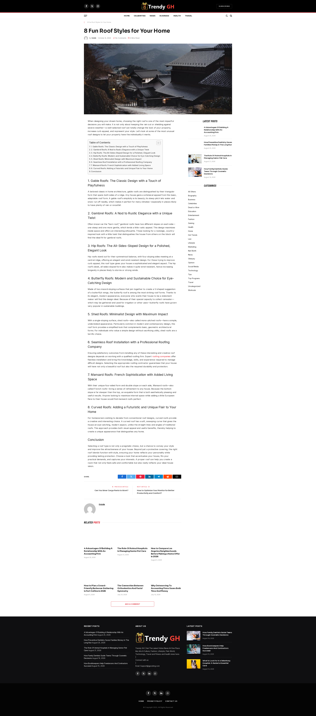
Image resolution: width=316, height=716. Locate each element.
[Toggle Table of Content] (157, 143)
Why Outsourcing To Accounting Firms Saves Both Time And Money (166, 588)
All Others (192, 192)
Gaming (191, 223)
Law (189, 239)
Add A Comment (132, 604)
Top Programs (194, 278)
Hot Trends (192, 235)
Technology (193, 270)
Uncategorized (194, 286)
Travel (188, 16)
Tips (190, 274)
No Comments (120, 38)
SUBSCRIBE (224, 6)
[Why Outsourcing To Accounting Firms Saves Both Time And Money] (166, 573)
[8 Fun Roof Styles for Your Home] (158, 79)
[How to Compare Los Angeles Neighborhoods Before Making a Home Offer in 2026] (166, 536)
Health (177, 16)
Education (192, 211)
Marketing (192, 247)
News (152, 16)
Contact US (171, 701)
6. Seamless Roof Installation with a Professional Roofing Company (121, 162)
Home (127, 16)
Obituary (191, 259)
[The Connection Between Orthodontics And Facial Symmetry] (132, 573)
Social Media (193, 266)
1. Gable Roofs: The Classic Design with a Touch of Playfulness (119, 146)
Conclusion (96, 171)
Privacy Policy (154, 701)
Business (164, 16)
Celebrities (140, 16)
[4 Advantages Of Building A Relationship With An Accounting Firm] (99, 536)
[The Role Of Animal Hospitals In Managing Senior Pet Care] (132, 536)
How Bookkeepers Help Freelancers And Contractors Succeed (215, 648)
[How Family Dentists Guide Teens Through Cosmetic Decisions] (195, 172)
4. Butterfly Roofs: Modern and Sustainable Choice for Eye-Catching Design (125, 156)
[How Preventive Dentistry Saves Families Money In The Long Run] (195, 145)
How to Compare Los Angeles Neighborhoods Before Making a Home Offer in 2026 (165, 552)
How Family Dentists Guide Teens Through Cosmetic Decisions (216, 171)
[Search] (230, 16)
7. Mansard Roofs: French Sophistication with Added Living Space (120, 165)
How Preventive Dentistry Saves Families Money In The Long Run (218, 143)
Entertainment (193, 215)
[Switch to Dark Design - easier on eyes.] (226, 16)
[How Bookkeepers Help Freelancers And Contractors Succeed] (193, 649)
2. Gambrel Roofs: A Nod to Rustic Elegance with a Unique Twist (120, 149)
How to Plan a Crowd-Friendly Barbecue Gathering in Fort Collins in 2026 (98, 588)
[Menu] (85, 16)
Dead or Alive (193, 207)
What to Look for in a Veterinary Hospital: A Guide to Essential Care (216, 663)
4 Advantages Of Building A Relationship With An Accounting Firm (98, 551)
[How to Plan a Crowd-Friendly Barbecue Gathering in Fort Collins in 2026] (99, 573)
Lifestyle (191, 243)
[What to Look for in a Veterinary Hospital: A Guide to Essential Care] (193, 664)
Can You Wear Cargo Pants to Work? (111, 490)
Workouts (192, 290)
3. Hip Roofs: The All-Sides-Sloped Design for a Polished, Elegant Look (123, 153)
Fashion (191, 219)
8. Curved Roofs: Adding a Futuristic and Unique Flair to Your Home (122, 168)
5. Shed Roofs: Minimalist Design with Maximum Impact (116, 159)
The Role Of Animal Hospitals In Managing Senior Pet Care (132, 549)
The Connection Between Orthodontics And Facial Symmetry (130, 588)
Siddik (94, 38)
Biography (192, 196)
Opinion (191, 263)
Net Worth (192, 251)
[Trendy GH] (158, 6)
